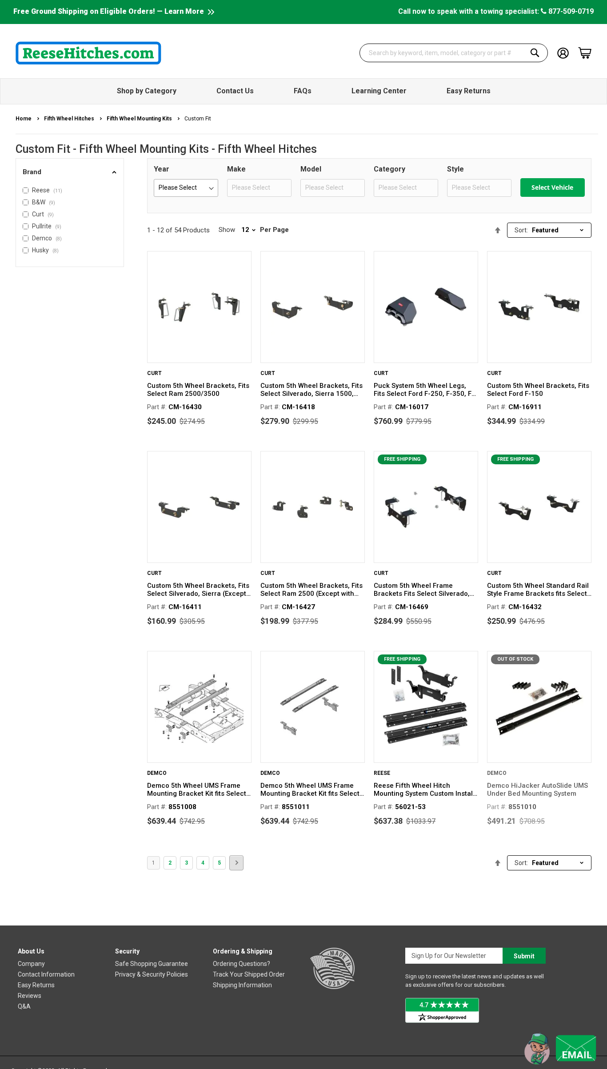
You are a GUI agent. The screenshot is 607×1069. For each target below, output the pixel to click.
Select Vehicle (552, 187)
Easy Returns (36, 985)
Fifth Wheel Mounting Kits (140, 119)
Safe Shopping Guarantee (151, 963)
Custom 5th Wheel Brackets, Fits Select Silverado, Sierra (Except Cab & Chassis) (198, 590)
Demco (157, 773)
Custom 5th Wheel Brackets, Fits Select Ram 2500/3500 (198, 390)
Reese (382, 773)
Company (31, 963)
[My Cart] (584, 53)
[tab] (70, 172)
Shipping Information (242, 985)
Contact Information (46, 974)
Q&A (24, 1006)
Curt (154, 373)
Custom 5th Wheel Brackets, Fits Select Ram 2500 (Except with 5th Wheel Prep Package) (311, 590)
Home (24, 119)
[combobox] (453, 53)
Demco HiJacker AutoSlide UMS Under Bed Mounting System (537, 790)
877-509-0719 (570, 11)
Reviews (29, 995)
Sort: (521, 230)
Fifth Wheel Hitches (70, 119)
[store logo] (88, 52)
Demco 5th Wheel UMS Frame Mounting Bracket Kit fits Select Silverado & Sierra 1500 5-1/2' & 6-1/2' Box (310, 790)
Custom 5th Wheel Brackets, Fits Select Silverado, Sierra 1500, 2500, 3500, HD (311, 390)
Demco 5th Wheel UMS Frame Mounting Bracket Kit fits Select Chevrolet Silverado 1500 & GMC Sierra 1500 (198, 790)
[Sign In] (563, 52)
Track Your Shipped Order (249, 974)
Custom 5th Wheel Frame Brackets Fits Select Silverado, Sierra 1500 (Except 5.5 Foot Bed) (422, 590)
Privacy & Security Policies (151, 974)
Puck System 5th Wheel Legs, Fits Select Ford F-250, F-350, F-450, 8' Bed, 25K (424, 390)
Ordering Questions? (241, 963)
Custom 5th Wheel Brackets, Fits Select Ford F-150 (538, 390)
